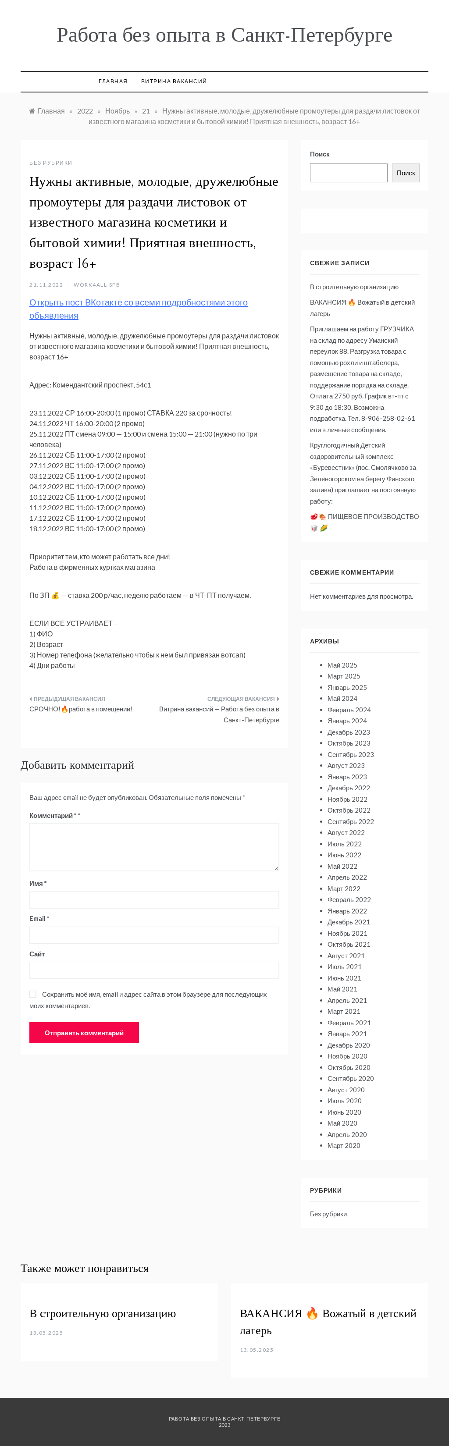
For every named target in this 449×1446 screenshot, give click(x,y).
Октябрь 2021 (349, 944)
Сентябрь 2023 (351, 754)
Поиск (320, 154)
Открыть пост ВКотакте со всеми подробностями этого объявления (138, 308)
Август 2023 (346, 765)
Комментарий (53, 815)
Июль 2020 (345, 1101)
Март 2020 (344, 1145)
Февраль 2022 (349, 899)
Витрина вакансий (174, 81)
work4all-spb (97, 284)
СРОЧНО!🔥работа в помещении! (80, 709)
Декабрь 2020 (349, 1045)
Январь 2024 (347, 721)
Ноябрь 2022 (347, 799)
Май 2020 (342, 1123)
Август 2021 (346, 955)
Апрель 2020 (347, 1134)
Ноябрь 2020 (347, 1056)
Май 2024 (342, 698)
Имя (38, 883)
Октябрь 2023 (349, 743)
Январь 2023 (347, 777)
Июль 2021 (345, 966)
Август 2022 (346, 832)
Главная (113, 81)
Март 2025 (344, 676)
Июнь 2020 (344, 1112)
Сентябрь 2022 (351, 821)
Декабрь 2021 (349, 922)
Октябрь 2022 (349, 810)
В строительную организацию (354, 287)
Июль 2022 (345, 844)
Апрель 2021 (347, 1000)
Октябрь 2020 (349, 1067)
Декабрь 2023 (349, 732)
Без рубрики (51, 163)
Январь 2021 (347, 1033)
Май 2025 (342, 665)
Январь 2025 (347, 687)
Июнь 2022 (344, 855)
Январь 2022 (347, 911)
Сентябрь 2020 (351, 1078)
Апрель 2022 (347, 877)
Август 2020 (346, 1090)
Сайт (37, 954)
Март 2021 (344, 1011)
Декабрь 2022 (349, 788)
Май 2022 (342, 866)
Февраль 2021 (349, 1023)
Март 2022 (344, 888)
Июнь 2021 (344, 978)
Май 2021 (342, 989)
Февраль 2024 (349, 710)
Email (39, 918)
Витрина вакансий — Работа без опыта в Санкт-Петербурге (219, 714)
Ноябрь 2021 (347, 933)
